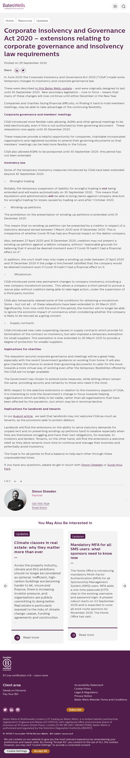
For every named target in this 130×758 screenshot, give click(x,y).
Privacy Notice (83, 696)
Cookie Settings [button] (17, 751)
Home (10, 21)
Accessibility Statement (88, 685)
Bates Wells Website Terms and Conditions (100, 700)
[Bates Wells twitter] (5, 709)
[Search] (115, 6)
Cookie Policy (82, 689)
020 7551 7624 (40, 504)
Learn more (41, 675)
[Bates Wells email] (17, 709)
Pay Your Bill (10, 694)
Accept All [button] (40, 751)
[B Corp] (7, 664)
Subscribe (75, 710)
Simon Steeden (92, 465)
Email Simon (39, 508)
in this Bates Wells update (53, 88)
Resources (25, 21)
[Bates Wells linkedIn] (11, 709)
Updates (42, 21)
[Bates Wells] (14, 6)
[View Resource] (37, 586)
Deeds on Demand (14, 690)
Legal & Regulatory (86, 692)
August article (23, 416)
